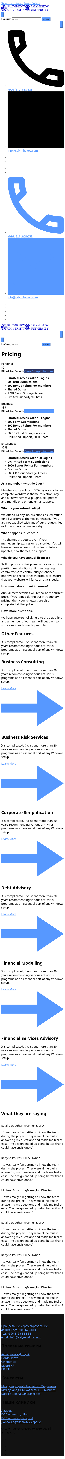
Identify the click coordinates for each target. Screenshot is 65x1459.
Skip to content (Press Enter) (20, 3)
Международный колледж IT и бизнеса (28, 1390)
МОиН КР (7, 1365)
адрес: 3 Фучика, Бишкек (18, 1330)
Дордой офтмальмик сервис (21, 1422)
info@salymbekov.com (23, 150)
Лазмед (6, 1410)
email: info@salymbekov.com (21, 1337)
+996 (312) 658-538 (20, 89)
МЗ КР (5, 1369)
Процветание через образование (24, 1326)
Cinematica (8, 1362)
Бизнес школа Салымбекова (21, 1394)
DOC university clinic (15, 1414)
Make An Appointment (39, 371)
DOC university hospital (17, 1418)
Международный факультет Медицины (28, 1386)
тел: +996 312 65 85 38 (16, 1333)
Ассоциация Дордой (15, 1354)
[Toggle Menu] (61, 24)
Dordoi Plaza (9, 1358)
